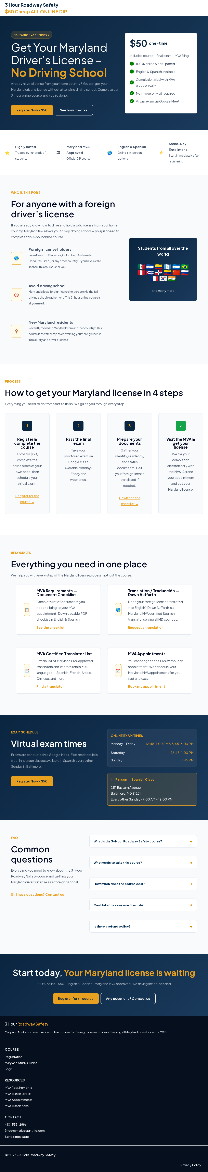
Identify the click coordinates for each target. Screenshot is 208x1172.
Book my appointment (146, 686)
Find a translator (50, 686)
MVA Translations (17, 1106)
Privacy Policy (190, 1165)
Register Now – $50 (32, 110)
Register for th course (75, 998)
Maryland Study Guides (21, 1063)
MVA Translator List (18, 1093)
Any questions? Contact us (128, 998)
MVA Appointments (18, 1100)
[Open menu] (199, 8)
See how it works (73, 110)
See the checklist (51, 627)
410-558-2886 (16, 1124)
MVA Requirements (18, 1087)
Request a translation (146, 627)
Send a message (17, 1136)
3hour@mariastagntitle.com (25, 1130)
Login (9, 1069)
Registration (13, 1057)
